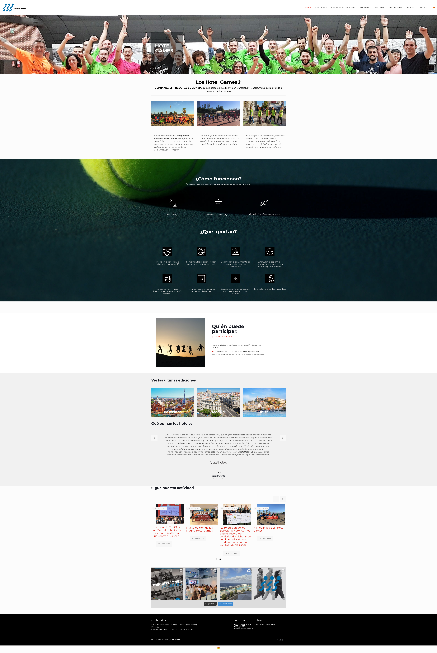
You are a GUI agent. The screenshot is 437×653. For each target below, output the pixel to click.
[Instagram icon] (282, 628)
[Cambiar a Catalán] (433, 7)
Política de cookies (186, 618)
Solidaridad (191, 613)
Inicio (153, 613)
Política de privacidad (169, 618)
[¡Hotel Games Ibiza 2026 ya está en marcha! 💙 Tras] (236, 572)
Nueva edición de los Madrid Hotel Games (199, 518)
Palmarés (155, 616)
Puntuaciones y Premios (176, 613)
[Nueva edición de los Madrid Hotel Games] (204, 502)
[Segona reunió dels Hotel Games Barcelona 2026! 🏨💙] (201, 572)
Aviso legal (155, 618)
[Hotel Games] (14, 7)
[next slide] (283, 438)
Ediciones (161, 613)
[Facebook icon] (278, 628)
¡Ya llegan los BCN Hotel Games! (269, 518)
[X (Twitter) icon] (280, 628)
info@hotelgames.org (244, 617)
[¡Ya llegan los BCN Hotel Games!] (271, 502)
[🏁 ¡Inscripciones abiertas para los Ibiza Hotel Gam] (167, 572)
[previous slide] (154, 438)
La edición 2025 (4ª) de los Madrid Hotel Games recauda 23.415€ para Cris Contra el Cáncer (167, 520)
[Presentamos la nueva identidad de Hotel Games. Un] (270, 572)
